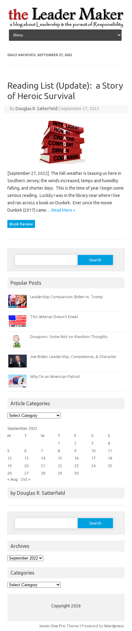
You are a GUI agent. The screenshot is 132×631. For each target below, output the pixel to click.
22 (60, 466)
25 (110, 466)
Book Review (21, 224)
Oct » (25, 479)
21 (43, 466)
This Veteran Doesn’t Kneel (54, 316)
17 (93, 458)
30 (76, 473)
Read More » (63, 210)
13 (26, 458)
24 (93, 466)
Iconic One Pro (52, 626)
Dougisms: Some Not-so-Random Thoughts (69, 336)
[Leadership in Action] (66, 26)
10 (93, 450)
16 (76, 458)
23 (76, 466)
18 (110, 458)
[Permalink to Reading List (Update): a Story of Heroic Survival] (66, 166)
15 (60, 458)
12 (9, 458)
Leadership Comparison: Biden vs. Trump (66, 296)
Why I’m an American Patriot (55, 376)
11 (110, 450)
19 (9, 466)
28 (43, 473)
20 (26, 466)
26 (9, 473)
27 (26, 473)
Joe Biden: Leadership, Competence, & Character (73, 356)
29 (60, 473)
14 (43, 458)
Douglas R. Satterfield (36, 108)
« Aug (12, 479)
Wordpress (114, 626)
